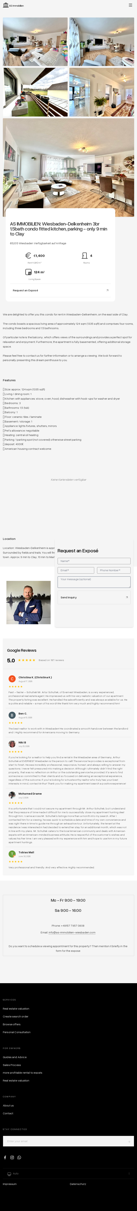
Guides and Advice (15, 1057)
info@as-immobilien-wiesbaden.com (72, 932)
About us (8, 1105)
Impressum (10, 1184)
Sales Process (12, 1065)
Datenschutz (78, 1184)
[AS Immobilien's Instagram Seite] (12, 1157)
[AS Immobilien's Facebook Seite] (5, 1157)
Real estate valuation (16, 1008)
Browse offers (12, 1024)
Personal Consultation (17, 1032)
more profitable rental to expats (22, 1073)
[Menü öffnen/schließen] (130, 5)
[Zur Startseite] (13, 5)
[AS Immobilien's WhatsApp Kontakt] (19, 1157)
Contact (8, 1113)
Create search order (15, 1016)
